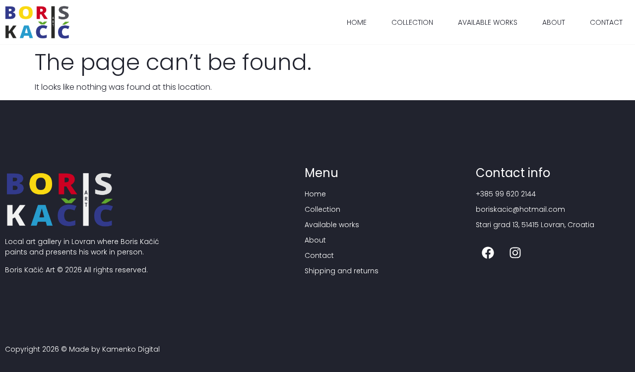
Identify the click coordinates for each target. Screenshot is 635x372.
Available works (487, 22)
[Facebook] (488, 252)
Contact (606, 22)
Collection (412, 22)
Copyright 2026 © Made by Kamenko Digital (82, 349)
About (553, 22)
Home (357, 22)
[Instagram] (515, 252)
